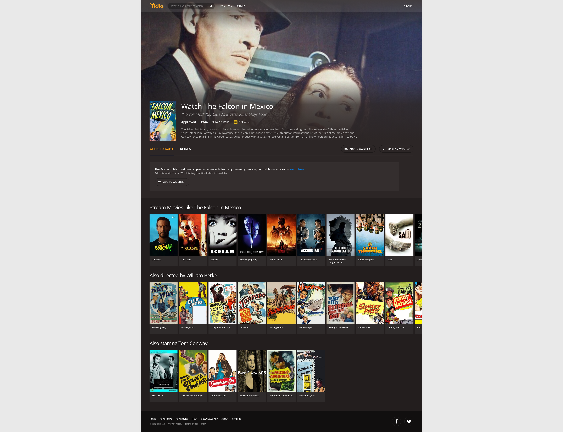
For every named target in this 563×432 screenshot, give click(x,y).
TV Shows (226, 6)
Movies (241, 6)
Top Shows (166, 418)
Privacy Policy (175, 424)
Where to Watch (162, 149)
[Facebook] (396, 421)
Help (194, 418)
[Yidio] (157, 6)
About (225, 418)
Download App (209, 418)
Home (153, 418)
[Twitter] (408, 421)
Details (185, 149)
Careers (236, 418)
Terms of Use (191, 424)
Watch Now (297, 169)
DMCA (203, 424)
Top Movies (182, 418)
